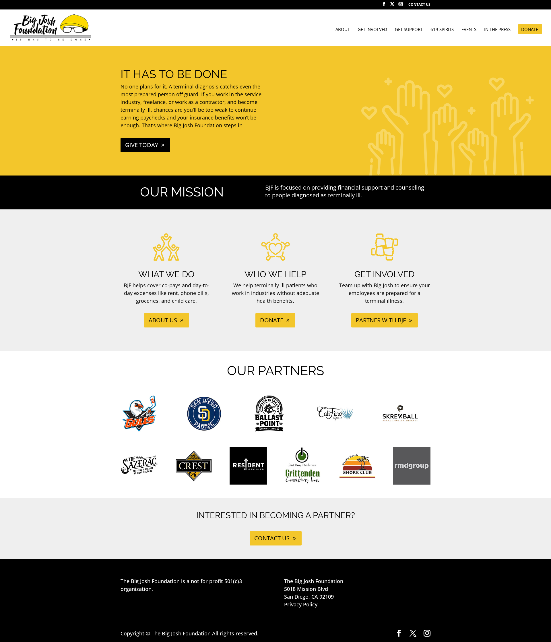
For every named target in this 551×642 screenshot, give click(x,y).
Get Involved (372, 29)
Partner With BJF (381, 320)
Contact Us (419, 5)
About (342, 29)
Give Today (141, 145)
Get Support (409, 29)
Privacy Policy (300, 604)
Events (468, 29)
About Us (163, 320)
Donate (529, 29)
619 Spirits (442, 29)
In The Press (497, 29)
